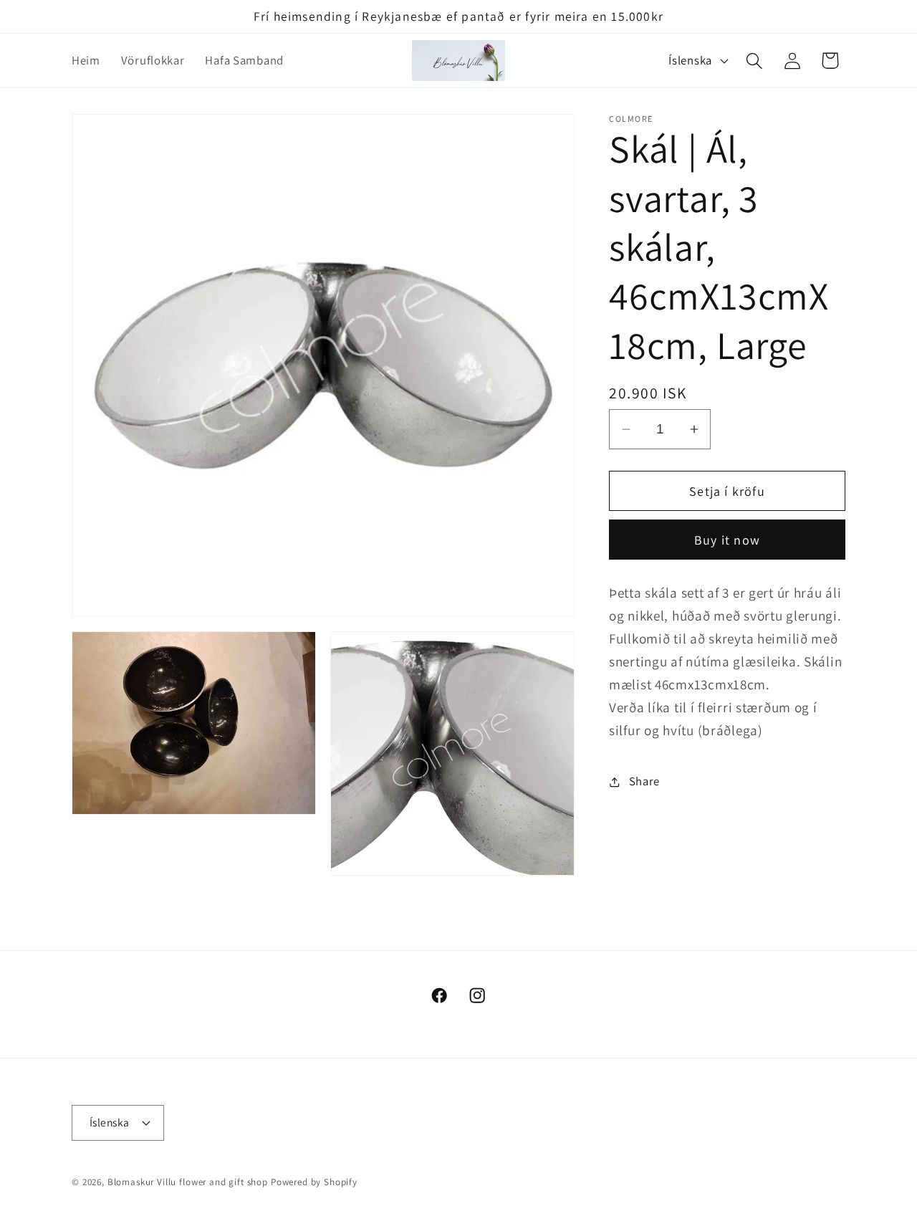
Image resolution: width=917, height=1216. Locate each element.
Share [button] (644, 781)
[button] (754, 61)
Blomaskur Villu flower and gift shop (187, 1183)
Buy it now (727, 540)
